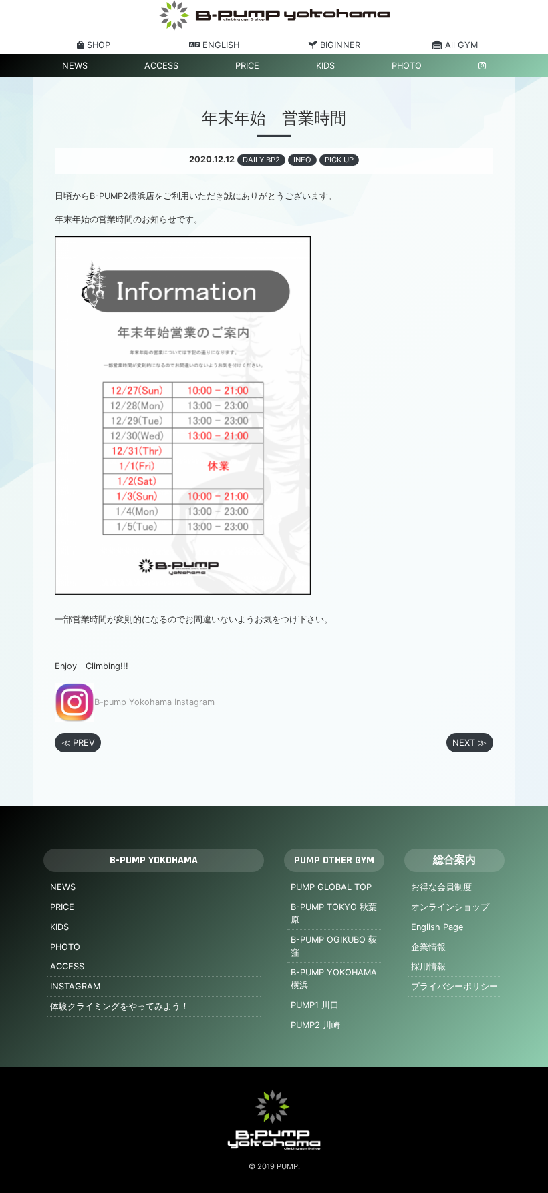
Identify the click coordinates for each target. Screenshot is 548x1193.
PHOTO (407, 66)
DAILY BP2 (261, 159)
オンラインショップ (450, 907)
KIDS (325, 66)
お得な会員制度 (441, 887)
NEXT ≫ (469, 743)
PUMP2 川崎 (315, 1025)
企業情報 (428, 947)
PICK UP (339, 159)
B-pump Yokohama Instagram (154, 702)
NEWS (75, 66)
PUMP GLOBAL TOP (331, 887)
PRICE (247, 66)
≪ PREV (78, 743)
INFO (302, 159)
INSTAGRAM (75, 986)
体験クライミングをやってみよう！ (119, 1006)
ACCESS (161, 66)
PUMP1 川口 (315, 1005)
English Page (437, 927)
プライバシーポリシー (454, 986)
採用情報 (428, 966)
